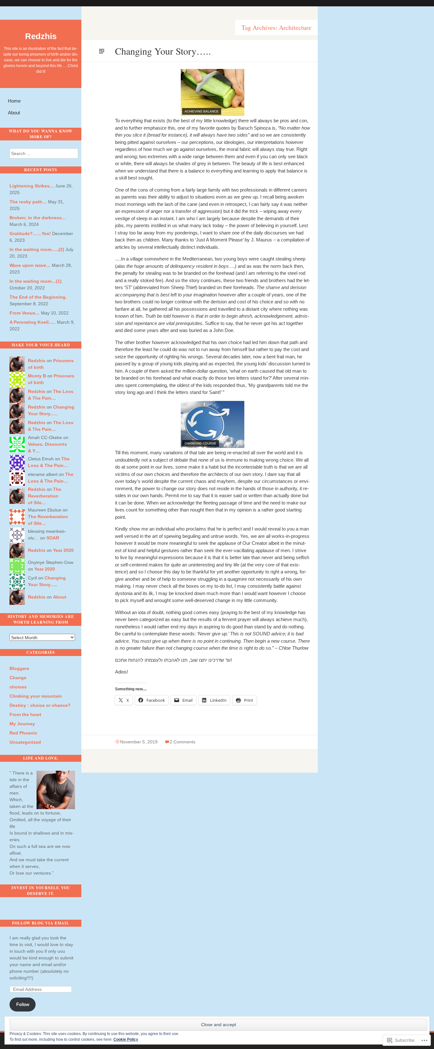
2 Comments (182, 741)
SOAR (52, 537)
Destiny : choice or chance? (40, 705)
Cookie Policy (125, 1039)
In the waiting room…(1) (36, 281)
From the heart (25, 714)
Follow (22, 1004)
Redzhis (41, 36)
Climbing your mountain (36, 696)
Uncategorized (25, 742)
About (14, 112)
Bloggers (19, 668)
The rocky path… (28, 201)
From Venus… (25, 312)
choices (18, 686)
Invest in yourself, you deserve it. (40, 890)
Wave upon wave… (30, 265)
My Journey (22, 723)
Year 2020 (63, 550)
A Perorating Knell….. (33, 322)
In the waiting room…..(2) (37, 249)
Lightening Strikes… (32, 185)
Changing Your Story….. (163, 50)
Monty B (37, 375)
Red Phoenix (23, 732)
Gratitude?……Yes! (30, 233)
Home (14, 101)
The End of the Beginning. (38, 297)
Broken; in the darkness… (38, 217)
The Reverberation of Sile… (44, 496)
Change (18, 677)
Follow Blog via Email (40, 923)
